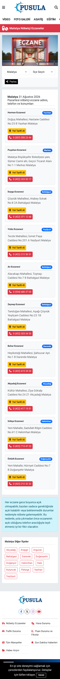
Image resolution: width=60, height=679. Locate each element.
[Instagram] (33, 611)
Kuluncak (11, 569)
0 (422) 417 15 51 (22, 408)
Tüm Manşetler (14, 642)
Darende (26, 556)
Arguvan (37, 549)
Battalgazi (11, 556)
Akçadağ (11, 549)
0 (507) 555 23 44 (22, 137)
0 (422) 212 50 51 (22, 254)
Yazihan (38, 569)
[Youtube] (39, 611)
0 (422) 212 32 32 (22, 483)
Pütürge (25, 569)
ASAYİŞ (38, 19)
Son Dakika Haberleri (46, 642)
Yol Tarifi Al (18, 130)
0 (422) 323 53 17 (22, 179)
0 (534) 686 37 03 (22, 291)
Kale (39, 563)
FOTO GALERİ (22, 19)
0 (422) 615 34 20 (22, 371)
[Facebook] (21, 611)
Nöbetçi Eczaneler (16, 623)
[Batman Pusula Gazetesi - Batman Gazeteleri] (30, 7)
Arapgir (24, 549)
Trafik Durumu (13, 631)
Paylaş (13, 81)
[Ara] (56, 8)
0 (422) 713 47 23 (22, 446)
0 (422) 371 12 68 (22, 216)
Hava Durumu (43, 623)
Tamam (41, 675)
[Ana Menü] (3, 7)
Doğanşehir (42, 556)
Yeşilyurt (11, 576)
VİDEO (6, 19)
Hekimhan (26, 563)
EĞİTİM (51, 19)
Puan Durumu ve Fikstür (41, 633)
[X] (27, 611)
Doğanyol (11, 563)
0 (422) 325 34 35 (22, 333)
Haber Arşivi (12, 650)
